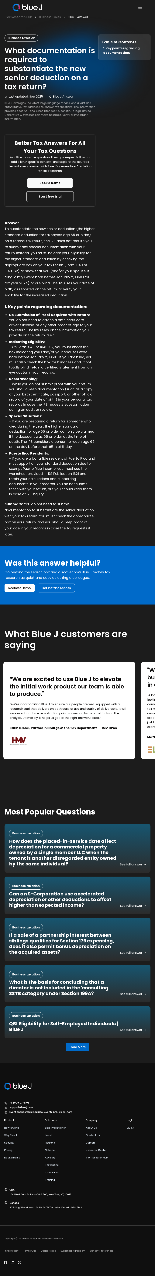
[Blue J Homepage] (26, 7)
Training (50, 1179)
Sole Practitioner (55, 1127)
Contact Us (93, 1135)
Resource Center (96, 1150)
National (50, 1150)
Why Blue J (10, 1135)
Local (48, 1135)
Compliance (52, 1172)
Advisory (50, 1157)
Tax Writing (52, 1165)
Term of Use (29, 1250)
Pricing (8, 1150)
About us (91, 1127)
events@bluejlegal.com (58, 1112)
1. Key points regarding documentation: (121, 50)
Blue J (130, 1127)
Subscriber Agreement (72, 1250)
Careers (90, 1142)
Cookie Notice (48, 1250)
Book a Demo (12, 1157)
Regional (50, 1142)
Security (9, 1142)
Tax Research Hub (97, 1157)
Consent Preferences (101, 1250)
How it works (11, 1127)
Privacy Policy (11, 1250)
